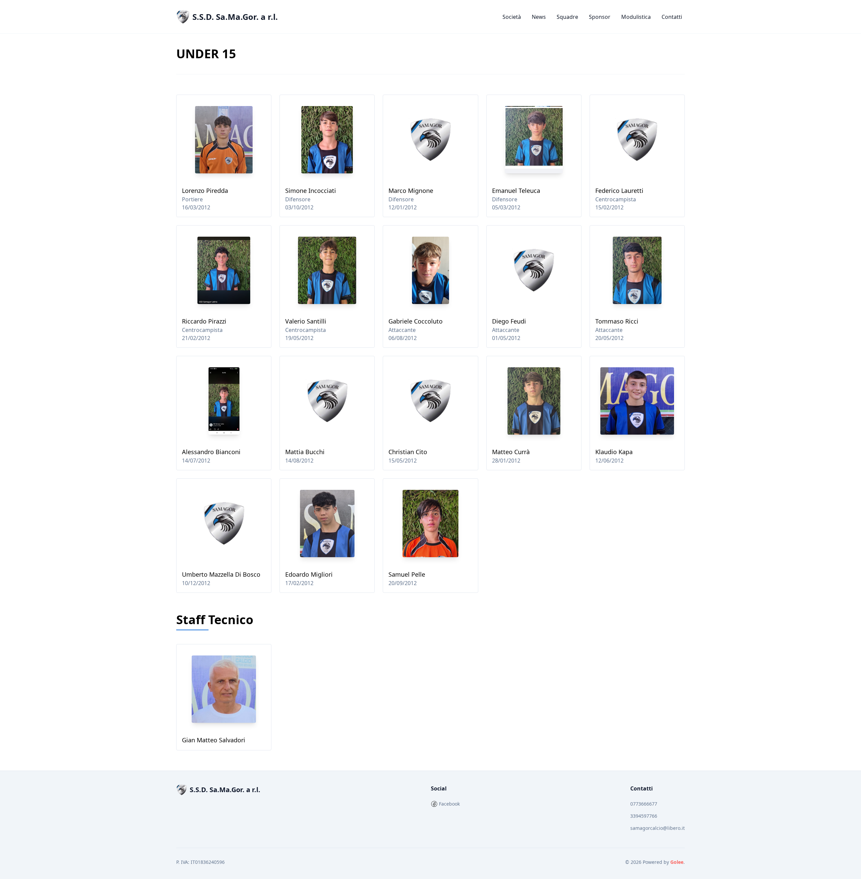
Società (511, 17)
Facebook (449, 804)
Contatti (672, 17)
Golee (676, 862)
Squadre (567, 17)
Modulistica (636, 17)
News (539, 17)
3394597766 (643, 816)
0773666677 (643, 804)
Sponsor (599, 17)
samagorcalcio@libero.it (657, 828)
